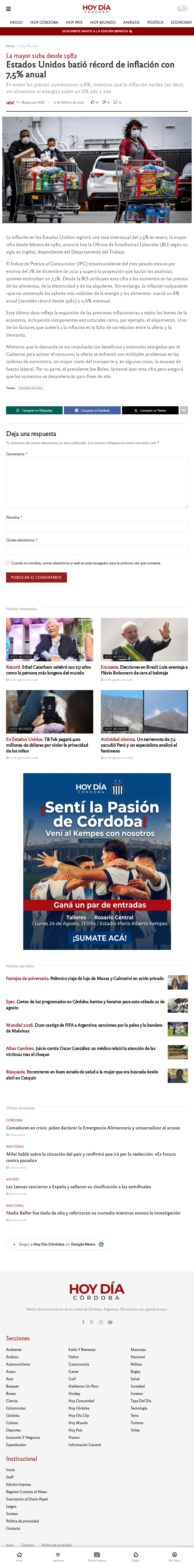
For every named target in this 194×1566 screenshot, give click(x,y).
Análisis (131, 22)
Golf (72, 1378)
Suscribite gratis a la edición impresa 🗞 (97, 31)
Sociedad (138, 1386)
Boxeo (11, 1393)
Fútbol (73, 1356)
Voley (135, 1430)
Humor (74, 1437)
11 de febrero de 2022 (69, 102)
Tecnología (139, 1408)
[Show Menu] (8, 8)
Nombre (14, 517)
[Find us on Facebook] (83, 1322)
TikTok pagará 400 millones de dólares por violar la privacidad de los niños (47, 744)
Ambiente (13, 1349)
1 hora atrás (17, 1135)
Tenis (135, 1415)
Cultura (12, 1422)
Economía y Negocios (23, 1437)
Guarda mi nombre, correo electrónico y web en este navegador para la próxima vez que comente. (86, 563)
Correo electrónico (22, 540)
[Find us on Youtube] (110, 1322)
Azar (9, 1378)
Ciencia (12, 1400)
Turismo (137, 1422)
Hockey (12, 1179)
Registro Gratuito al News (26, 1491)
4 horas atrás (18, 1194)
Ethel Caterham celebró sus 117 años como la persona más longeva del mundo (48, 669)
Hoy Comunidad (81, 1400)
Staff (9, 1477)
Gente (73, 1371)
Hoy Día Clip (78, 1415)
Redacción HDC (33, 102)
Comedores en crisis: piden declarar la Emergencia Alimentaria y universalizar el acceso (93, 1127)
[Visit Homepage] (96, 9)
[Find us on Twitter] (91, 1322)
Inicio (16, 22)
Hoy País (74, 22)
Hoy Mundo (103, 22)
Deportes (13, 1430)
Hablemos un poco (83, 1386)
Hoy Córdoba (44, 22)
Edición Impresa (18, 1484)
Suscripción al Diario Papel (27, 1499)
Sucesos (137, 1393)
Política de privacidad (22, 1521)
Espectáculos (16, 1444)
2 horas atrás (17, 1167)
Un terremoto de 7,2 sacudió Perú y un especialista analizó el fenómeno (139, 744)
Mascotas (138, 1349)
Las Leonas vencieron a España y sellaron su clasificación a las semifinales (78, 1186)
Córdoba (14, 1120)
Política (155, 22)
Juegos (11, 1506)
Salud (135, 1378)
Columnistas (16, 1408)
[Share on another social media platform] (184, 410)
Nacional (15, 1146)
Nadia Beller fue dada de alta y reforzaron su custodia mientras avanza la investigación (93, 1212)
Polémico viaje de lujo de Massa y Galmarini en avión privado (85, 978)
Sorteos (12, 1513)
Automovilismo (18, 1364)
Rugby (135, 1371)
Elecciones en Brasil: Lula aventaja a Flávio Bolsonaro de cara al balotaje (144, 669)
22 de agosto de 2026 (23, 679)
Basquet (12, 1386)
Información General (84, 1444)
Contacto (13, 1528)
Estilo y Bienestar (82, 1349)
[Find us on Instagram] (101, 1322)
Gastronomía (78, 1364)
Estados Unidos (30, 388)
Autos (10, 1371)
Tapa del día (141, 1400)
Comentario (17, 453)
